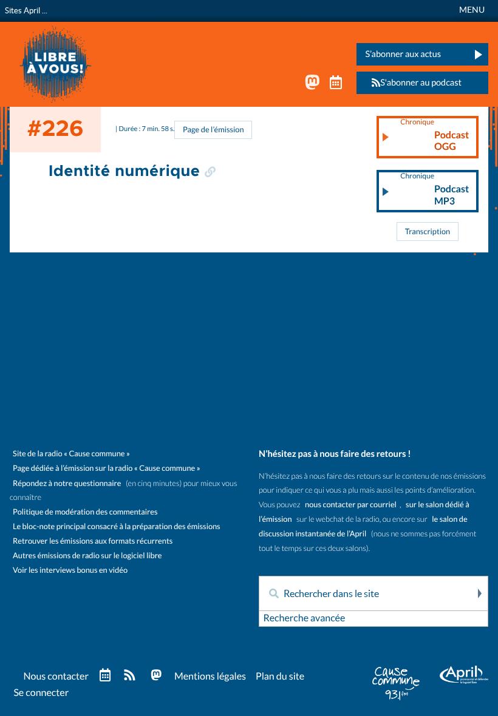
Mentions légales (210, 676)
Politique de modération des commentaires (85, 511)
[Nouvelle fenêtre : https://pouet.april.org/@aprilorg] (313, 85)
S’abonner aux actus (403, 54)
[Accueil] (55, 62)
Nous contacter (55, 676)
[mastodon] (156, 676)
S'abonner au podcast (421, 82)
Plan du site (280, 676)
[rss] (129, 676)
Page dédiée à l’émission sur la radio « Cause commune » (106, 468)
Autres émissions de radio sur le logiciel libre (87, 555)
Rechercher (478, 593)
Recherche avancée (304, 618)
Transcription (427, 231)
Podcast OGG (434, 135)
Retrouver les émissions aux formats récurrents (92, 540)
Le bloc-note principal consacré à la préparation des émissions (116, 526)
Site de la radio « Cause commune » (71, 453)
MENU (472, 10)
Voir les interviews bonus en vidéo (70, 570)
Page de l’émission (213, 129)
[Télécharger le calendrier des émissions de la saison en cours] (105, 676)
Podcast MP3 (434, 189)
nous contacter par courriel (351, 504)
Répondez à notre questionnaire (67, 483)
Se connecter (41, 692)
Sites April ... (26, 10)
